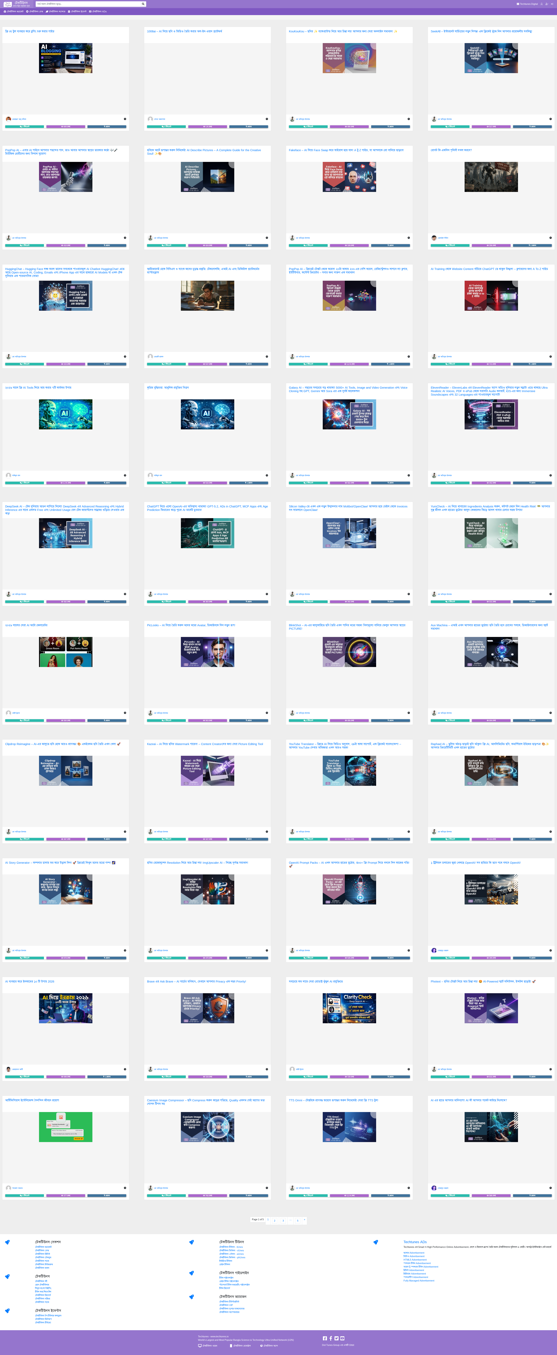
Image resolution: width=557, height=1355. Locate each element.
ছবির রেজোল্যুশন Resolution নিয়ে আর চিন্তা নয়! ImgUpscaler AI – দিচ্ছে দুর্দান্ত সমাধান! (197, 863)
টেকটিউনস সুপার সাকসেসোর (231, 1308)
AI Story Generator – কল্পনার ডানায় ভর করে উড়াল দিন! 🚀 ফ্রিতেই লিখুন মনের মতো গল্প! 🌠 (60, 863)
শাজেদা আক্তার (17, 1188)
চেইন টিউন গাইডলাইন (229, 1281)
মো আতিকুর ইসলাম (303, 119)
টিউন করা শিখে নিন (43, 1291)
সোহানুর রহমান (443, 950)
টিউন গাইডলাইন (226, 1277)
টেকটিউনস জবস (42, 1268)
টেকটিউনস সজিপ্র (42, 1298)
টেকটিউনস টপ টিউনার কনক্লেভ (48, 1315)
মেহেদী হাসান (158, 357)
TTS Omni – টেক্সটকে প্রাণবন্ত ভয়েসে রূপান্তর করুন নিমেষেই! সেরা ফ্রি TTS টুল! (333, 1100)
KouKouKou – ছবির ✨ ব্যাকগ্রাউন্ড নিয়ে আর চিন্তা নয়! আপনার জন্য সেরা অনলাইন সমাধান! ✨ (343, 31)
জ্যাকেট (15, 11)
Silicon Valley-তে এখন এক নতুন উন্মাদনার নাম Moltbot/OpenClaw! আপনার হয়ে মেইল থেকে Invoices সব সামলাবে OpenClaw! (348, 508)
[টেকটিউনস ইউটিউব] (342, 1339)
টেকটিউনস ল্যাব (42, 1261)
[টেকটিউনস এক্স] (336, 1339)
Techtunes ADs (415, 1242)
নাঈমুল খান (16, 475)
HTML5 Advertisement (415, 1259)
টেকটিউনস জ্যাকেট (43, 1247)
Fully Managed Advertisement (419, 1280)
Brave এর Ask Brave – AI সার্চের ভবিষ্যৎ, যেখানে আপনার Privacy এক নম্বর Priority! (196, 981)
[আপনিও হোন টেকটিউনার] (546, 4)
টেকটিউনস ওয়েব (209, 1345)
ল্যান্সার (57, 11)
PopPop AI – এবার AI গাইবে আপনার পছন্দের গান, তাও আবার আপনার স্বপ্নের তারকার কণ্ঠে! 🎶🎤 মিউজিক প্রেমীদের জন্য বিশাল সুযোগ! (61, 152)
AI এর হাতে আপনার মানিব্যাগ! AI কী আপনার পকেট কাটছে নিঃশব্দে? (469, 1100)
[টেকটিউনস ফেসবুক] (325, 1339)
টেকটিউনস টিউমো (43, 1322)
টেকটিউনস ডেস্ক (42, 1250)
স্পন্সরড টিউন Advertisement (417, 1263)
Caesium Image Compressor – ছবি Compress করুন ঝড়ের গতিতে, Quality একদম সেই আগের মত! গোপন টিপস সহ (206, 1102)
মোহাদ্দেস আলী (17, 1069)
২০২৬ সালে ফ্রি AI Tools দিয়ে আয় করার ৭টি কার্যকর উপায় (38, 387)
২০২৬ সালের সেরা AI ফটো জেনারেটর (26, 625)
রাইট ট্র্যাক (16, 713)
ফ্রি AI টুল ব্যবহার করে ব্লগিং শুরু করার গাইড (29, 31)
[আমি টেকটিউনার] (552, 4)
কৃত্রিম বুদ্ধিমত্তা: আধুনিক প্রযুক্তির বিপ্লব (168, 387)
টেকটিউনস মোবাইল (242, 1345)
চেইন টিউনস (224, 1264)
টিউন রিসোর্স (224, 1288)
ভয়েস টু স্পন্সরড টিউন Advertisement (421, 1266)
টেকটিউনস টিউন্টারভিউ (229, 1301)
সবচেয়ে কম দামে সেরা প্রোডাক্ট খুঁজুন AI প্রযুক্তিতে (316, 981)
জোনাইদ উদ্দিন (443, 238)
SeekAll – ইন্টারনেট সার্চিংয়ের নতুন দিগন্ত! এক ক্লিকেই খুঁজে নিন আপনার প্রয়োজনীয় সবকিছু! (481, 31)
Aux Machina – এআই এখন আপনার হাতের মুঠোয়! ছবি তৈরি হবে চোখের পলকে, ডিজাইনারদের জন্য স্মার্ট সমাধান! (489, 627)
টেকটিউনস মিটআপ (43, 1319)
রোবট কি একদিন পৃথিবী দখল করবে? (451, 150)
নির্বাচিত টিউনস (225, 1261)
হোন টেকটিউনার (42, 1284)
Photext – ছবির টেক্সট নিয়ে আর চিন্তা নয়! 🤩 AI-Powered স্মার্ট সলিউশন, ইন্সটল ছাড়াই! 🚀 (483, 981)
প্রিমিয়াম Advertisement (415, 1273)
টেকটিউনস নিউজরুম (44, 1264)
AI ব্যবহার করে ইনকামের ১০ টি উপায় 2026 (29, 981)
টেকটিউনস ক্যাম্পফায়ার (229, 1312)
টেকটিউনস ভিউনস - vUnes (231, 1250)
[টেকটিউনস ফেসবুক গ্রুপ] (331, 1339)
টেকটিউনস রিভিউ (42, 1254)
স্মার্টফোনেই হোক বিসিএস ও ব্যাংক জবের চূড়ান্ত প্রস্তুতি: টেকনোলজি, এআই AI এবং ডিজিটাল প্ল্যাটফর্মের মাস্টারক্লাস (203, 270)
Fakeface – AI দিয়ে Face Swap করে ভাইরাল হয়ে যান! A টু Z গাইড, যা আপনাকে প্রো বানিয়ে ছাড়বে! (346, 150)
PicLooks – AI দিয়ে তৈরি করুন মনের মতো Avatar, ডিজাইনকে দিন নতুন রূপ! (191, 625)
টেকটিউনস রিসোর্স (43, 1295)
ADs (99, 11)
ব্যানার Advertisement (414, 1252)
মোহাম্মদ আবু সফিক (19, 119)
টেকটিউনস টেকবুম (43, 1257)
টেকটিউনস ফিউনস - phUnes (232, 1257)
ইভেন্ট (78, 11)
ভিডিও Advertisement (414, 1256)
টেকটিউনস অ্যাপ (270, 1345)
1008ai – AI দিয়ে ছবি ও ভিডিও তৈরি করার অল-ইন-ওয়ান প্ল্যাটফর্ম (184, 31)
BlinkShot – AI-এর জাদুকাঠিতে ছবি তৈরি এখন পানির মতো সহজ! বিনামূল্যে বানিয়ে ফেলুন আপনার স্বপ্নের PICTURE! (347, 627)
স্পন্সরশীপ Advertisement (416, 1277)
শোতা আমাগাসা (159, 119)
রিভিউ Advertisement (414, 1270)
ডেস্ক (36, 11)
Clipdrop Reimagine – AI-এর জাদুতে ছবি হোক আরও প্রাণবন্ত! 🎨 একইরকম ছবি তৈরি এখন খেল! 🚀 (63, 744)
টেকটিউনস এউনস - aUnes (231, 1254)
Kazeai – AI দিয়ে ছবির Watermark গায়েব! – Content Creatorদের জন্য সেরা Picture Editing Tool (205, 744)
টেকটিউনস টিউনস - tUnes (231, 1247)
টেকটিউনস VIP (226, 1305)
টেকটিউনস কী (41, 1281)
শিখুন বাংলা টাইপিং (43, 1288)
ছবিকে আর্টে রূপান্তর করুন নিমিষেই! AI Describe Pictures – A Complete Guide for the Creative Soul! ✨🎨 (204, 152)
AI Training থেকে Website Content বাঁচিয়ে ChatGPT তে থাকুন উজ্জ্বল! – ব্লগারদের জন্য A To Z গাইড (489, 269)
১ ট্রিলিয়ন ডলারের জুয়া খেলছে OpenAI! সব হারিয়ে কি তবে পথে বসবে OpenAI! (476, 863)
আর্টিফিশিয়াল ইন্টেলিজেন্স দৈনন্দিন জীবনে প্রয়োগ (32, 1100)
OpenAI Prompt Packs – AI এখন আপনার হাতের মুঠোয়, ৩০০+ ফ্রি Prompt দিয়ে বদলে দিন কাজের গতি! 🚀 (349, 864)
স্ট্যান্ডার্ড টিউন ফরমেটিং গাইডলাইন (234, 1284)
